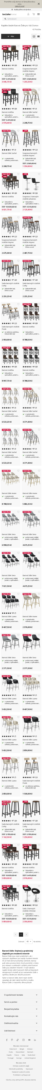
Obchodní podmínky (16, 1069)
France (16, 1055)
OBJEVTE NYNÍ (19, 6)
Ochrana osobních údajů (21, 1066)
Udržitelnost (9, 1030)
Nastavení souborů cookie (21, 1072)
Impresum (29, 1069)
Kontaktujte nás (11, 1016)
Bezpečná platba (11, 1009)
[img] (6, 1040)
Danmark (30, 1052)
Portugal (10, 1058)
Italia (23, 1055)
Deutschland (20, 1052)
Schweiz (30, 1049)
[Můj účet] (28, 14)
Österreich (13, 1049)
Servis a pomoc (10, 1002)
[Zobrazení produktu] (34, 36)
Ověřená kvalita (11, 1023)
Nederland (31, 1055)
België (22, 1049)
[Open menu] (38, 14)
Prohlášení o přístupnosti (21, 1075)
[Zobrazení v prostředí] (38, 36)
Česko (11, 1052)
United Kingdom (30, 1058)
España (9, 1055)
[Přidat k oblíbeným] (18, 46)
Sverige (19, 1058)
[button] (38, 4)
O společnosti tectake (13, 995)
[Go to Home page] (9, 14)
